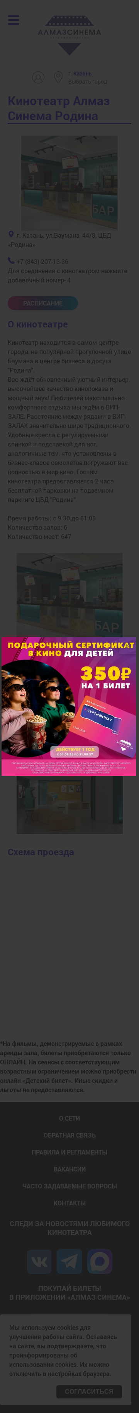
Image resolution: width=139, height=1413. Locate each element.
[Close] (127, 645)
